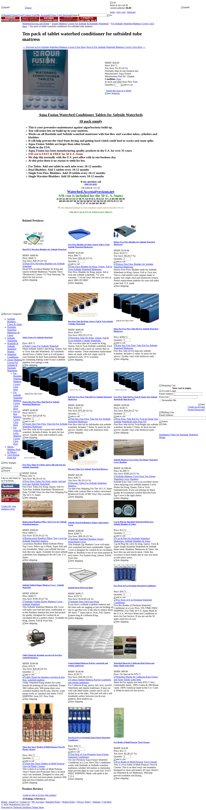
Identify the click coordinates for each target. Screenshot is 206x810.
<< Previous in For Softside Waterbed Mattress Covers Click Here (54, 47)
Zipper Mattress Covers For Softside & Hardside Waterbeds (14, 365)
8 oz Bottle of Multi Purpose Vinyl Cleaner (132, 742)
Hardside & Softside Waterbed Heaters (12, 347)
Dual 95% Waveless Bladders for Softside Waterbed (44, 249)
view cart (120, 12)
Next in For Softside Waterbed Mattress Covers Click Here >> (116, 47)
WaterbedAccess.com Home (35, 23)
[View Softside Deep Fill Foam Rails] (83, 601)
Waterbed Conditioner (13, 355)
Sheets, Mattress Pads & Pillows (13, 449)
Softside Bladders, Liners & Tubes (14, 322)
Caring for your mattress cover (8, 507)
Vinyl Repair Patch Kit (13, 456)
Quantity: (109, 84)
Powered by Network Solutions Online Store (22, 807)
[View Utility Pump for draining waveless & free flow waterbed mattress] (45, 680)
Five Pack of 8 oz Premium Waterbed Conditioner (135, 586)
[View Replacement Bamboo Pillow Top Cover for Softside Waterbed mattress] (45, 541)
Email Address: (166, 393)
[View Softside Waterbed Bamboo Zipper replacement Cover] (90, 541)
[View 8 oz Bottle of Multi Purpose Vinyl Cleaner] (135, 762)
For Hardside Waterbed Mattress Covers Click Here (17, 381)
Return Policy (69, 802)
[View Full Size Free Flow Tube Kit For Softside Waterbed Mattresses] (90, 421)
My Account (38, 802)
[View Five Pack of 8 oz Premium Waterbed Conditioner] (136, 602)
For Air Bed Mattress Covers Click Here (17, 418)
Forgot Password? (196, 409)
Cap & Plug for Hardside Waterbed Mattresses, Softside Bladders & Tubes (134, 523)
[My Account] (41, 15)
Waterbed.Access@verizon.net (90, 192)
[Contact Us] (27, 15)
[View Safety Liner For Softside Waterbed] (40, 346)
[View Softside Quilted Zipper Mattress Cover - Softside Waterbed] (45, 604)
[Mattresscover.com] (10, 501)
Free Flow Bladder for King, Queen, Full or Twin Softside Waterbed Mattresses (88, 245)
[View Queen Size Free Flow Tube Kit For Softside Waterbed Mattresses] (45, 426)
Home (4, 802)
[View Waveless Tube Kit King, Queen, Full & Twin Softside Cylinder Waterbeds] (90, 340)
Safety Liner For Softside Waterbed (37, 337)
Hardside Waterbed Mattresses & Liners (13, 331)
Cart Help (106, 802)
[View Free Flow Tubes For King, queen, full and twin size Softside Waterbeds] (45, 484)
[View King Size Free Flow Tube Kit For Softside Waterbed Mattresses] (136, 348)
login (112, 12)
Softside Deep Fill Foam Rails (80, 588)
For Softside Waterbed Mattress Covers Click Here (17, 400)
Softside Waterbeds (12, 339)
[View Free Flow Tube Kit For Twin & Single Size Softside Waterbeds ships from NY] (136, 421)
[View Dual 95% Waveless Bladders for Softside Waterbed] (45, 266)
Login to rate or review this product (39, 795)
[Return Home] (28, 7)
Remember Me (169, 400)
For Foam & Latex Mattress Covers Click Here (17, 435)
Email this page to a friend (118, 90)
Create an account (196, 407)
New (118, 79)
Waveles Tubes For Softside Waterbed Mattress (88, 469)
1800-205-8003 (90, 184)
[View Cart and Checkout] (60, 15)
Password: (164, 397)
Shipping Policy (53, 802)
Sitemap (96, 802)
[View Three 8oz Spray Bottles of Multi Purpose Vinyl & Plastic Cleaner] (45, 766)
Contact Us (25, 802)
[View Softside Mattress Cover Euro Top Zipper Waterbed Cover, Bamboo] (136, 479)
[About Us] (15, 15)
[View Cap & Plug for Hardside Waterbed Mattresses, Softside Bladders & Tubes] (136, 541)
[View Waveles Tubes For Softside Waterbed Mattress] (90, 486)
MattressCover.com (8, 483)
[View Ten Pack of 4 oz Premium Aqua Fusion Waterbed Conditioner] (90, 757)
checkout (131, 12)
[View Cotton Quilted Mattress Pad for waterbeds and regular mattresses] (90, 682)
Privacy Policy (84, 802)
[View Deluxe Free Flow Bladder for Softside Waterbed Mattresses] (136, 267)
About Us (13, 802)
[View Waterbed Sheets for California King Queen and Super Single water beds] (136, 679)
